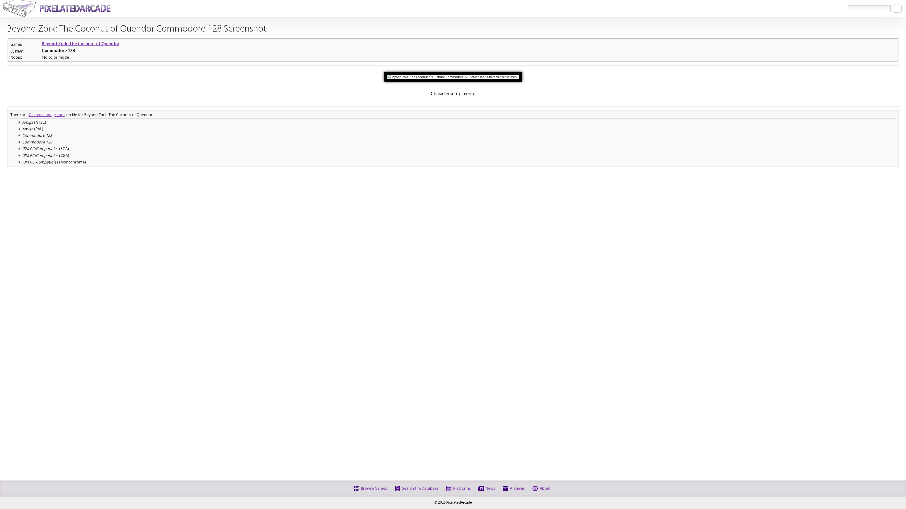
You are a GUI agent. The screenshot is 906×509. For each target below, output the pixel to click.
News (490, 489)
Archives (517, 489)
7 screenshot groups (47, 114)
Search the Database (420, 489)
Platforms (462, 489)
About (545, 489)
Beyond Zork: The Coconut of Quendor (80, 44)
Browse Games (374, 489)
